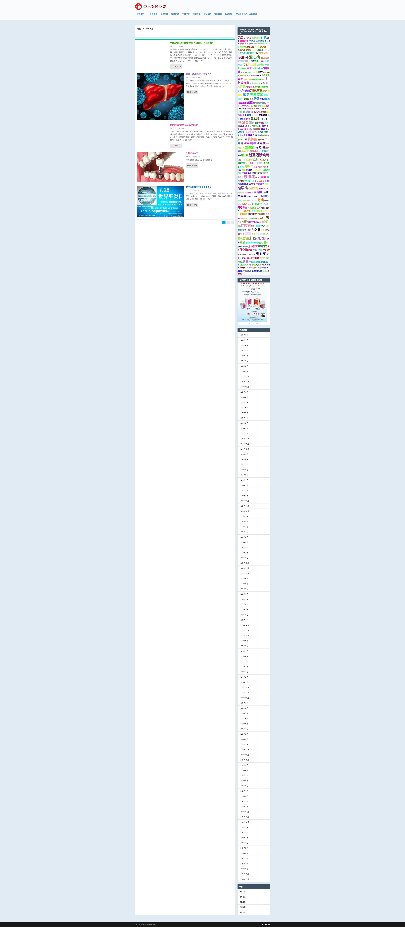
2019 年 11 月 (244, 755)
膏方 (267, 151)
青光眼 (261, 238)
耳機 (243, 159)
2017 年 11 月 (244, 879)
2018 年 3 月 (244, 858)
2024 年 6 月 (244, 470)
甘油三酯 (251, 126)
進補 (267, 226)
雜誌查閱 (207, 14)
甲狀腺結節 (247, 271)
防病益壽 (196, 14)
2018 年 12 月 (244, 812)
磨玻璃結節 (262, 267)
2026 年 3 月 (244, 361)
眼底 (256, 181)
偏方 (267, 129)
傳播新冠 (241, 192)
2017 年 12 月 (244, 874)
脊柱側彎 (253, 246)
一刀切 (258, 177)
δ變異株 (244, 218)
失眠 (256, 46)
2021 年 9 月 (244, 641)
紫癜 (264, 270)
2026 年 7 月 (244, 340)
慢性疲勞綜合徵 (252, 243)
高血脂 (255, 118)
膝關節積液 (251, 254)
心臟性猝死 (249, 258)
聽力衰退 (266, 75)
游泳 (240, 90)
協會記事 (229, 14)
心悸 (263, 79)
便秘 (268, 106)
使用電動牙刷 (257, 271)
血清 (248, 108)
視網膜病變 (263, 115)
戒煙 (258, 129)
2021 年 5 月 (244, 661)
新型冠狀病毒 (259, 155)
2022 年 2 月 (244, 615)
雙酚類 (267, 98)
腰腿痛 (258, 75)
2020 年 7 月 (244, 713)
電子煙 (260, 243)
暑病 (243, 151)
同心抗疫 (258, 218)
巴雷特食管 (242, 200)
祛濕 (251, 83)
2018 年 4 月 (244, 853)
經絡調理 (244, 184)
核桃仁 (242, 167)
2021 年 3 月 (244, 672)
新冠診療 (249, 160)
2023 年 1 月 (244, 558)
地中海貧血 (252, 208)
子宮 (249, 204)
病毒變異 (243, 68)
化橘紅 (244, 204)
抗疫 (248, 105)
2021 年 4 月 (244, 667)
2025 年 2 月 (244, 428)
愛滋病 (249, 147)
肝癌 (253, 238)
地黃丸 (263, 83)
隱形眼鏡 (258, 135)
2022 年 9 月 (244, 579)
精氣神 (265, 91)
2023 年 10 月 (244, 511)
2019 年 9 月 (244, 765)
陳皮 (267, 143)
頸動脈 (246, 99)
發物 (268, 112)
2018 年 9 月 (244, 827)
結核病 (245, 225)
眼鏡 (241, 119)
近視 (243, 87)
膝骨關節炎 (246, 249)
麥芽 (239, 58)
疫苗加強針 (242, 108)
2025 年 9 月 (244, 392)
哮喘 (262, 147)
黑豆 (239, 61)
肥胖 (245, 135)
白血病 (262, 125)
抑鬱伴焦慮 (254, 151)
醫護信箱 (175, 14)
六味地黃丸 (263, 108)
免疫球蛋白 (247, 79)
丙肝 (249, 68)
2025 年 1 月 (244, 433)
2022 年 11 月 (244, 568)
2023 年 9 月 (244, 516)
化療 (256, 148)
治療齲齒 (259, 50)
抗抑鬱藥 (262, 112)
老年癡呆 (256, 94)
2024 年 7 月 (244, 464)
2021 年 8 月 (244, 646)
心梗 (256, 112)
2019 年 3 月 (244, 796)
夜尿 (258, 208)
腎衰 (257, 108)
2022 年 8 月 (244, 584)
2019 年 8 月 (244, 770)
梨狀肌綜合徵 (243, 126)
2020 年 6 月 (244, 718)
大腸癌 (258, 192)
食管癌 (244, 172)
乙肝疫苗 (254, 106)
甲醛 (247, 181)
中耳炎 (249, 166)
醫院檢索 (218, 14)
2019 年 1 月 (244, 807)
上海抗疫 (248, 115)
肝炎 (264, 37)
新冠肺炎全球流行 (253, 196)
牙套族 (249, 129)
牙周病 (261, 143)
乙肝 (256, 159)
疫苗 (257, 258)
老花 (263, 226)
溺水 (266, 242)
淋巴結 (247, 143)
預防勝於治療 (260, 102)
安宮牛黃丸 (247, 230)
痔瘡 (245, 47)
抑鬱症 (250, 52)
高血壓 (261, 253)
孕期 (240, 112)
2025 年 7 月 (244, 402)
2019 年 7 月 (244, 775)
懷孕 (249, 72)
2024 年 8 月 (244, 459)
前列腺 (256, 230)
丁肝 (266, 118)
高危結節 (250, 43)
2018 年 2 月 (244, 864)
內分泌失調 (262, 167)
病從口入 (241, 148)
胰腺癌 (249, 176)
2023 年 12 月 (244, 501)
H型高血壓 (256, 132)
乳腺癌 (252, 139)
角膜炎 (255, 250)
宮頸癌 (261, 139)
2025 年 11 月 (244, 382)
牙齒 (257, 126)
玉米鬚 (253, 50)
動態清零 (241, 132)
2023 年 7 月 (244, 527)
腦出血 (252, 108)
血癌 (248, 75)
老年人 (251, 135)
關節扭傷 (249, 170)
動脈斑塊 (248, 112)
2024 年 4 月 (244, 480)
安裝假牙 (243, 75)
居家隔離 (258, 211)
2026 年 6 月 (244, 345)
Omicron (248, 267)
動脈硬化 (265, 196)
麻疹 (253, 211)
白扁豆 (242, 258)
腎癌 (245, 261)
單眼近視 (246, 119)
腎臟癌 (240, 230)
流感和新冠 (256, 38)
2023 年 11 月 (244, 506)
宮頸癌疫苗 (260, 184)
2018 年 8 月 (244, 832)
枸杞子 (253, 162)
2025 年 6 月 (244, 407)
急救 (245, 64)
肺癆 (266, 184)
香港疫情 (251, 184)
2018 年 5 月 (244, 848)
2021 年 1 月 (244, 682)
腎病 (260, 200)
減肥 (254, 68)
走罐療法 (259, 234)
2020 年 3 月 (244, 734)
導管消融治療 (243, 246)
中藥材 (259, 162)
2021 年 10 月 (244, 636)
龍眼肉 (240, 140)
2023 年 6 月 (244, 532)
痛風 (253, 143)
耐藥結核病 (265, 208)
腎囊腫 (242, 267)
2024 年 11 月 (244, 444)
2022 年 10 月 (244, 573)
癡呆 (263, 129)
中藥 (245, 139)
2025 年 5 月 (244, 413)
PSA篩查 (248, 132)
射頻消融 (265, 135)
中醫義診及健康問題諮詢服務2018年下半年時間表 (192, 43)
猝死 (256, 60)
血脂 (242, 242)
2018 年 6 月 (244, 843)
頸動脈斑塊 (244, 41)
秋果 (252, 181)
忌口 (247, 151)
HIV (256, 53)
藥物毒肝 (243, 43)
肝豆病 (253, 75)
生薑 (261, 61)
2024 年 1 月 (244, 496)
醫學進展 (164, 14)
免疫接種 (243, 129)
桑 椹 (251, 99)
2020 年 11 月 (244, 692)
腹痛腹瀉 (243, 254)
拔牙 (255, 167)
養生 (240, 79)
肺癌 (246, 94)
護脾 (239, 155)
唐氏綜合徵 (265, 58)
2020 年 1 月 (244, 744)
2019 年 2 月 (244, 801)
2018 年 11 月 (244, 817)
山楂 (239, 160)
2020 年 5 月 (244, 724)
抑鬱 (246, 61)
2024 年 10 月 (244, 449)
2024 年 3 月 (244, 485)
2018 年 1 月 (244, 869)
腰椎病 (258, 122)
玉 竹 (248, 163)
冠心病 (254, 57)
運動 (251, 102)
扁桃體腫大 (249, 192)
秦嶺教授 (251, 41)
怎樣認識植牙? (192, 153)
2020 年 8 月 (244, 708)
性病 (241, 47)
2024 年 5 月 (244, 475)
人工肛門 (263, 160)
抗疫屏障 (241, 115)
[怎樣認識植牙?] (160, 167)
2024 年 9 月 (244, 454)
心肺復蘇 (253, 188)
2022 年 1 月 (244, 620)
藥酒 (243, 162)
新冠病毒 (256, 90)
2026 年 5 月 (244, 350)
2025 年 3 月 (244, 423)
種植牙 (258, 226)
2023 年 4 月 (244, 542)
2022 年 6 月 (244, 594)
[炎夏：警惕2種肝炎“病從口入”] (160, 96)
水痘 (260, 249)
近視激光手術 (263, 53)
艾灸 (264, 181)
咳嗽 (244, 105)
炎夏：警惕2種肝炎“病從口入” (199, 74)
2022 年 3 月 (244, 610)
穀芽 (267, 148)
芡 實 (261, 119)
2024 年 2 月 (244, 490)
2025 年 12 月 (244, 376)
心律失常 (247, 37)
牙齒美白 (243, 53)
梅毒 (248, 233)
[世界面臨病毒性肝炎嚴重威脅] (160, 201)
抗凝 (243, 170)
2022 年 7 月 (244, 589)
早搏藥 (258, 41)
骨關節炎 (244, 213)
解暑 (259, 106)
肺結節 (246, 90)
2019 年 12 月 (244, 750)
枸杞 (253, 226)
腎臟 (266, 123)
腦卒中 (245, 57)
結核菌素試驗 (260, 214)
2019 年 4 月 (244, 791)
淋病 (260, 181)
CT (242, 99)
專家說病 (153, 14)
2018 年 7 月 (244, 838)
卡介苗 (255, 72)
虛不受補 (251, 218)
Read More (176, 66)
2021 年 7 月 (244, 651)
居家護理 (251, 214)
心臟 (265, 204)
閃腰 (243, 61)
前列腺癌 (243, 238)
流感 (240, 37)
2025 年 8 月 (244, 397)
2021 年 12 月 (244, 625)
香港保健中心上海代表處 (246, 14)
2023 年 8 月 (244, 522)
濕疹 (251, 122)
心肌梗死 (257, 204)
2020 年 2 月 (244, 739)
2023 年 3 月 (244, 547)
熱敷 (245, 207)
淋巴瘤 (252, 64)
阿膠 (239, 151)
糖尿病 (243, 187)
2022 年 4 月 (244, 604)
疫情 (264, 192)
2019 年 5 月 (244, 786)
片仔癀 (251, 61)
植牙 (256, 87)
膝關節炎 (250, 87)
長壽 (254, 129)
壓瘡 (262, 230)
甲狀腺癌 (243, 122)
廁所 (262, 123)
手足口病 (257, 169)
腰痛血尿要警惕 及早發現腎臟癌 (184, 125)
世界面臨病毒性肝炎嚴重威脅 (198, 187)
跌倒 (256, 98)
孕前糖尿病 (256, 79)
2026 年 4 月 (244, 356)
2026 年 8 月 (244, 335)
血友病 (260, 68)
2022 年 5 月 (244, 599)
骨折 (254, 234)
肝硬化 (262, 151)
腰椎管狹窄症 (263, 87)
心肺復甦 (260, 64)
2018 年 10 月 (244, 822)
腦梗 (242, 180)
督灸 (242, 234)
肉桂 (240, 210)
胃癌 (240, 207)
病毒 (241, 135)
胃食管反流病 (257, 173)
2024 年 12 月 (244, 439)
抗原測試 (244, 72)
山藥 (265, 61)
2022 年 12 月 (244, 563)
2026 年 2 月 (244, 366)
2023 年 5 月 (244, 537)
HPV (260, 72)
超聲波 (265, 170)
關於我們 (140, 14)
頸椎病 (244, 155)
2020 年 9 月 (244, 703)
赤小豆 (265, 234)
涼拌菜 (255, 267)
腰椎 (262, 98)
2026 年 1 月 (244, 371)
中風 (265, 217)
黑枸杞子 (257, 83)
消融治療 (255, 115)
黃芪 (254, 265)
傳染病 (254, 200)
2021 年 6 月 (244, 656)
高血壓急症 (260, 265)
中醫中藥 (186, 14)
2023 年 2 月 (244, 553)
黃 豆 (239, 222)
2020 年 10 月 (244, 698)
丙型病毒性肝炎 (253, 222)
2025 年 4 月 (244, 418)
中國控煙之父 (243, 103)
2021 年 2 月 (244, 677)
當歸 (249, 173)
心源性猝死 (244, 265)
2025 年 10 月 (244, 387)
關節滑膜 (250, 47)
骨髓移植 (257, 43)
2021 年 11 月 (244, 630)
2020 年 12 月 (244, 687)
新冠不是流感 (264, 188)
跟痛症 (263, 41)
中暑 (263, 177)
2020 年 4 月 (244, 729)
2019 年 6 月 (244, 781)
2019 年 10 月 (244, 760)
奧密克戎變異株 (255, 262)
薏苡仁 (248, 200)
